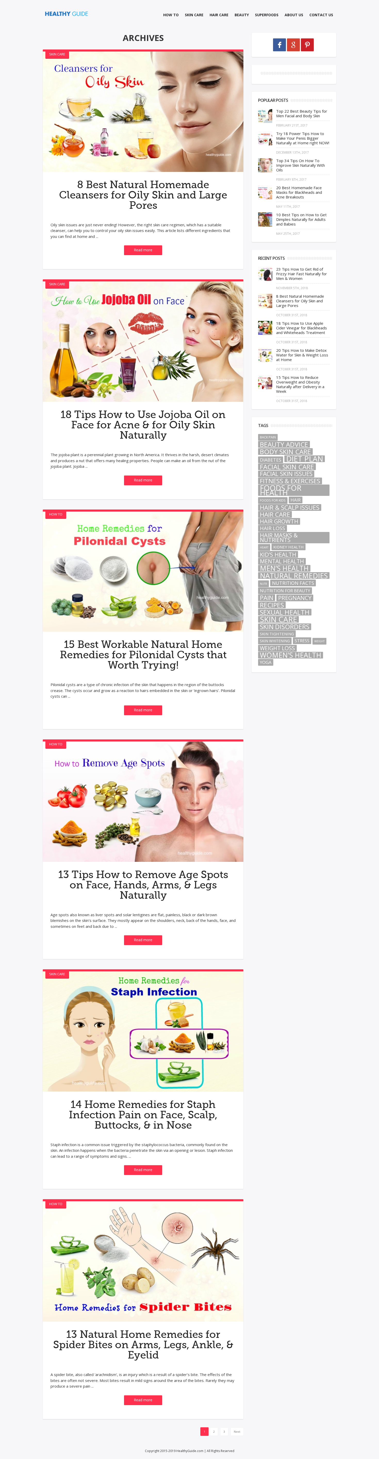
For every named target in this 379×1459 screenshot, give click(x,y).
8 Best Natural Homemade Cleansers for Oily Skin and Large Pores (143, 195)
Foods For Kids (273, 500)
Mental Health (282, 561)
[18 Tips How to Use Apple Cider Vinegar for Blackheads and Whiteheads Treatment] (265, 328)
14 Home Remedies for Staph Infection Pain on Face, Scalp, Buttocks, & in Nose (143, 1115)
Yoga (265, 662)
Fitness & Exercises (290, 481)
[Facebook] (279, 44)
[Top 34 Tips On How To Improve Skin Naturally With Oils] (265, 165)
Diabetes (270, 460)
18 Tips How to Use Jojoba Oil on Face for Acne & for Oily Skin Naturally (143, 425)
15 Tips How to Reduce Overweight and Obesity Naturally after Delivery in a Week (300, 384)
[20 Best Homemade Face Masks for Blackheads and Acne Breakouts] (265, 192)
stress (302, 641)
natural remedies (294, 575)
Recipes (272, 605)
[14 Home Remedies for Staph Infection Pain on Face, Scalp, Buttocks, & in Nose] (143, 1031)
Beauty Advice (284, 444)
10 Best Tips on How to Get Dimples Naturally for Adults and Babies (301, 219)
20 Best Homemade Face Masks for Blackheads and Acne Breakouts (299, 192)
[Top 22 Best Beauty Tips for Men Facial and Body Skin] (265, 116)
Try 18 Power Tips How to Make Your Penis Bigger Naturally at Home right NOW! (302, 138)
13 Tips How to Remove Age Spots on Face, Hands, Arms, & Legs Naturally (143, 885)
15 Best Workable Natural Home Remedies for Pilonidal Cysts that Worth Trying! (143, 655)
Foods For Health (280, 490)
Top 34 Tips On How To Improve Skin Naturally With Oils (300, 165)
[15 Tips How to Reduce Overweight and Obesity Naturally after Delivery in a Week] (265, 382)
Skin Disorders (284, 626)
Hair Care (219, 14)
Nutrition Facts (293, 583)
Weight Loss (277, 648)
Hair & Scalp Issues (289, 507)
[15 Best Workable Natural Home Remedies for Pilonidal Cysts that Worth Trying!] (143, 572)
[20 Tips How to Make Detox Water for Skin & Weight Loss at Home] (265, 355)
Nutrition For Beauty (285, 591)
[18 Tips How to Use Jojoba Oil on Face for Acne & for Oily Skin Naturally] (143, 341)
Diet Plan (304, 458)
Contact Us (321, 14)
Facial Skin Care (287, 466)
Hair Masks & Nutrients (279, 537)
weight (319, 641)
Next (237, 1431)
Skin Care (194, 14)
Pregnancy (294, 598)
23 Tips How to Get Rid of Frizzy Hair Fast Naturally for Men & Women (301, 273)
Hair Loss (272, 528)
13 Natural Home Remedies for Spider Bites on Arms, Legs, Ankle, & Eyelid (143, 1345)
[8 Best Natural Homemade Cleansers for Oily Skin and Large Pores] (143, 112)
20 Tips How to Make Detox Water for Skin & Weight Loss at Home (302, 355)
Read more (143, 249)
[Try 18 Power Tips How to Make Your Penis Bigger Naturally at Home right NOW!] (265, 138)
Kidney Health (288, 546)
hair (296, 500)
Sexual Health (285, 612)
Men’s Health (284, 568)
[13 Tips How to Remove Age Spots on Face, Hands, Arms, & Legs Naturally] (143, 801)
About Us (294, 14)
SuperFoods (266, 14)
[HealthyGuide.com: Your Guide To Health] (67, 14)
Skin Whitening (275, 640)
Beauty (242, 14)
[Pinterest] (307, 44)
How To (171, 14)
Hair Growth (279, 521)
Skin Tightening (277, 633)
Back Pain (268, 437)
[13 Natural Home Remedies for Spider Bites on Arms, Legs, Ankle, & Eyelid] (143, 1261)
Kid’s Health (278, 554)
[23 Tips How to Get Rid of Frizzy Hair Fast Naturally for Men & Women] (265, 274)
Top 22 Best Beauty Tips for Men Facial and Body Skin (301, 113)
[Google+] (293, 44)
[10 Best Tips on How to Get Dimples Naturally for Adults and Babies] (265, 219)
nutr (263, 584)
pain (266, 597)
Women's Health (290, 655)
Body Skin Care (285, 451)
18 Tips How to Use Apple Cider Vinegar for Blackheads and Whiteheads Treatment (301, 328)
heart (264, 547)
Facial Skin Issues (286, 474)
